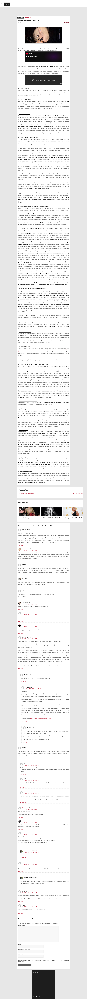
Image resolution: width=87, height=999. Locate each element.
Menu (7, 4)
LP (42, 402)
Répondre (21, 545)
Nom (19, 944)
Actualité (66, 22)
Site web (20, 954)
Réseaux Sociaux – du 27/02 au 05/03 (51, 517)
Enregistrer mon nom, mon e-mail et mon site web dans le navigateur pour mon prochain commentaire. (43, 961)
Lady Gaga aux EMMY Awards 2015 (73, 518)
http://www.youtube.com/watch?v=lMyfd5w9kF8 (40, 718)
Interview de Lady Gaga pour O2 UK (26, 493)
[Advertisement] (43, 983)
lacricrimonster (25, 807)
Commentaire (21, 925)
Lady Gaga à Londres (29, 518)
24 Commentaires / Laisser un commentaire (30, 22)
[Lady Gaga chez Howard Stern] (25, 18)
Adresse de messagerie (24, 949)
